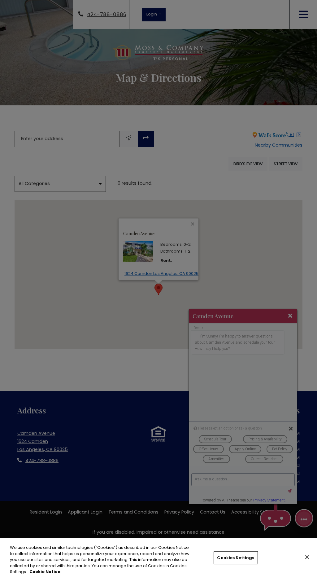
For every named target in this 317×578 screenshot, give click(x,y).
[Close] (307, 557)
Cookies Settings (235, 558)
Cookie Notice (44, 572)
